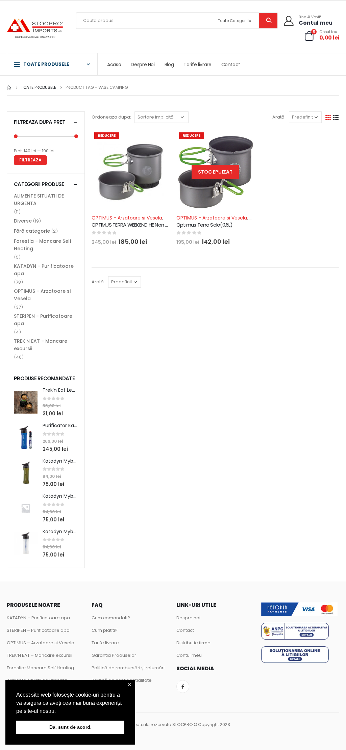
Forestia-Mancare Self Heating (40, 668)
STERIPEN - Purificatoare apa (43, 320)
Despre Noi (143, 64)
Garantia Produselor (114, 655)
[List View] (336, 117)
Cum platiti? (105, 630)
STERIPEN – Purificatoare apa (38, 630)
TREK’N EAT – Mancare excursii (39, 655)
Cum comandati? (111, 618)
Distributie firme (193, 643)
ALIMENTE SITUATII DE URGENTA (39, 199)
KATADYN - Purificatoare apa (44, 270)
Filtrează (30, 160)
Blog (169, 64)
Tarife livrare (197, 64)
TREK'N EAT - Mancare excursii (40, 345)
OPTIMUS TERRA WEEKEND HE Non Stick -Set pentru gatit (154, 224)
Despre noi (188, 618)
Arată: (279, 117)
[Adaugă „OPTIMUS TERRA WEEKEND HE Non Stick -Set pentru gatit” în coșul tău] (158, 141)
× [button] (129, 685)
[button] (58, 711)
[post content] (131, 172)
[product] (26, 402)
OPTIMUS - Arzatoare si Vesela (127, 217)
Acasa (114, 64)
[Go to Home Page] (9, 87)
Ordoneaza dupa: (111, 117)
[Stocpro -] (35, 29)
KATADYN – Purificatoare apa (38, 618)
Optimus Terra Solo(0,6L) (204, 224)
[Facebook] (182, 686)
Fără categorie (32, 231)
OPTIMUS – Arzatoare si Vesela (40, 643)
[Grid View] (328, 117)
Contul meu (189, 655)
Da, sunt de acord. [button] (70, 727)
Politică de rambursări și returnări (128, 668)
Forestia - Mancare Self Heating (43, 245)
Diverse (23, 220)
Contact (231, 64)
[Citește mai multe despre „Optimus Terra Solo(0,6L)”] (243, 141)
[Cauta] (268, 20)
